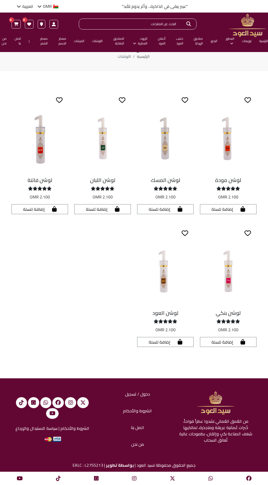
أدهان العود (161, 41)
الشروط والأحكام (137, 411)
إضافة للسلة (222, 209)
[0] (29, 24)
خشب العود (179, 41)
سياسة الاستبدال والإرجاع (36, 428)
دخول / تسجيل (137, 394)
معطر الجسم (62, 41)
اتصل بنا (18, 41)
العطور (230, 39)
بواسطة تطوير (120, 465)
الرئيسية (263, 41)
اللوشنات (97, 41)
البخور (214, 41)
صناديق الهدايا (198, 41)
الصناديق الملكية (118, 41)
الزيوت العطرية (142, 41)
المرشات (79, 41)
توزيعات (247, 41)
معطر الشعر (44, 41)
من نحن (4, 41)
